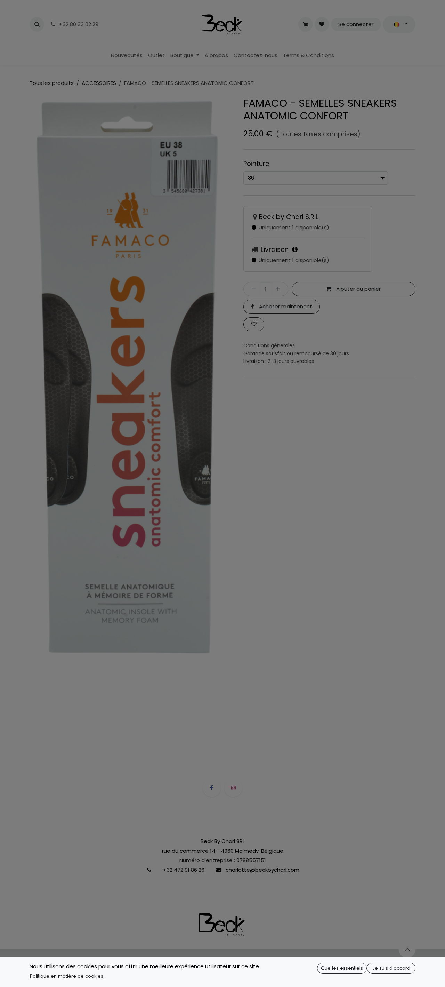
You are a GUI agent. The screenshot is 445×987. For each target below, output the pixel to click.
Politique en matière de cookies (66, 976)
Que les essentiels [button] (342, 968)
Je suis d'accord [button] (391, 968)
